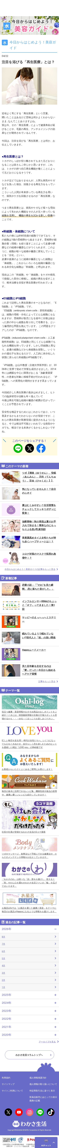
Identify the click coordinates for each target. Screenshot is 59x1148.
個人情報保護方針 (37, 1077)
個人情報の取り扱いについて (43, 1084)
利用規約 (6, 1077)
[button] (46, 1142)
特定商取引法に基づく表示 (42, 1090)
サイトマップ (8, 1084)
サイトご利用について (12, 1090)
